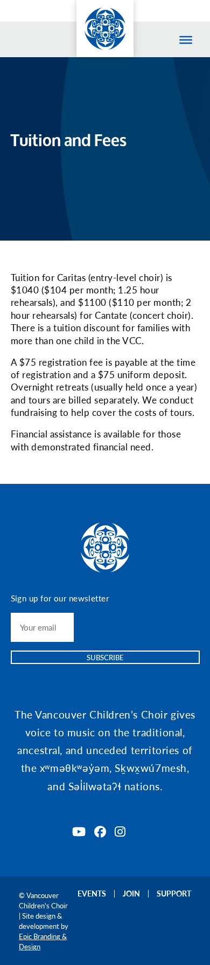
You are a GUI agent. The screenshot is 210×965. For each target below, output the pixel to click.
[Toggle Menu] (185, 40)
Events (92, 893)
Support (174, 893)
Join (131, 893)
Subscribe (105, 657)
